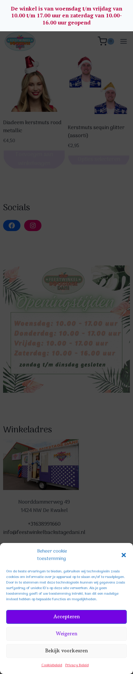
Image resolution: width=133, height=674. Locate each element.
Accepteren (67, 616)
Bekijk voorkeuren (66, 651)
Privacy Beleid (77, 665)
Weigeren (66, 634)
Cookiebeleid (51, 665)
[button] (124, 555)
